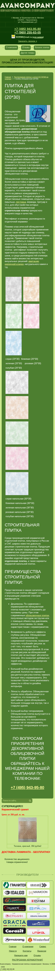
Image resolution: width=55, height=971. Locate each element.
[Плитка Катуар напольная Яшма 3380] (17, 458)
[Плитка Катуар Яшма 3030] (31, 289)
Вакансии (41, 951)
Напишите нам (21, 955)
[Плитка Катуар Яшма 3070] (14, 343)
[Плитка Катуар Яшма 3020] (14, 289)
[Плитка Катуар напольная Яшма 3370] (17, 483)
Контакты (27, 951)
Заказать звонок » (27, 41)
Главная (8, 77)
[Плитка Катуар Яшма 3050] (14, 316)
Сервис (42, 946)
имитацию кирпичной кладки (22, 262)
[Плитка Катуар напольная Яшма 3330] (17, 407)
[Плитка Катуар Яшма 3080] (31, 316)
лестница (21, 202)
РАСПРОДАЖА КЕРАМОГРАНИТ (27, 960)
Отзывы (25, 47)
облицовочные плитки (37, 615)
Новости (13, 951)
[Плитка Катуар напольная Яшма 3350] (17, 432)
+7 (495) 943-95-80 (27, 29)
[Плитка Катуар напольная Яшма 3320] (17, 382)
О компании (11, 47)
